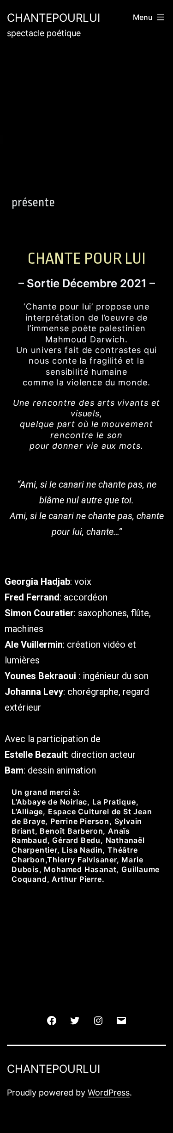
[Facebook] (51, 1020)
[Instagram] (98, 1020)
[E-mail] (121, 1020)
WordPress (109, 1092)
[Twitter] (74, 1020)
